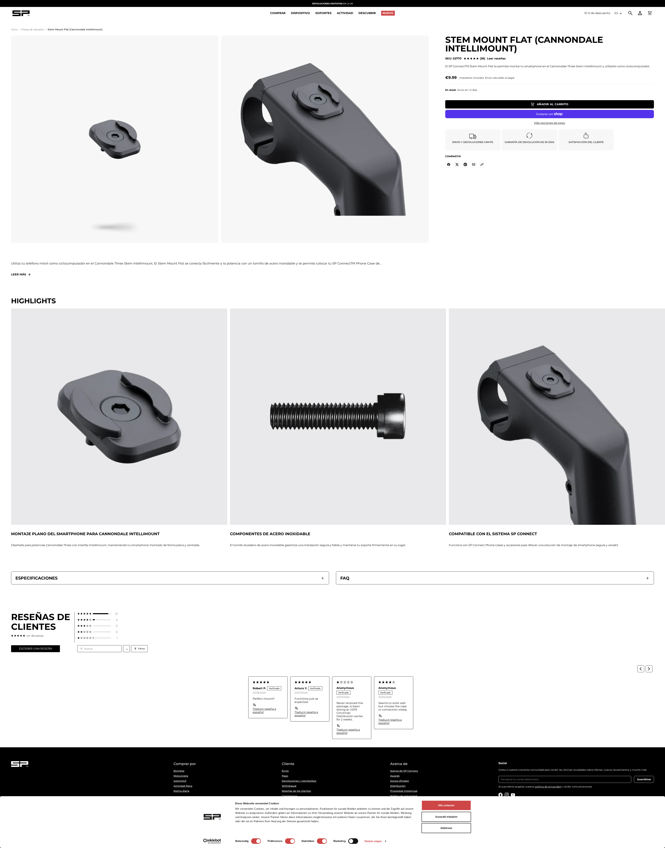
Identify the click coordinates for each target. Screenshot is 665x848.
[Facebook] (500, 795)
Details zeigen (373, 841)
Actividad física (183, 786)
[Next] (649, 668)
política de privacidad (548, 786)
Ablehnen (446, 828)
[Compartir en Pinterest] (465, 164)
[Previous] (640, 668)
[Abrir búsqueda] (630, 13)
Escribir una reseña (35, 648)
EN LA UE (332, 3)
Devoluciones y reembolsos (299, 780)
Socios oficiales (399, 780)
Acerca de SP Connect (404, 770)
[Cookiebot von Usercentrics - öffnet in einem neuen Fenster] (212, 841)
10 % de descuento (597, 13)
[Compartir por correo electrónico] (473, 164)
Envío (285, 770)
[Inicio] (21, 13)
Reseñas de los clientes (296, 791)
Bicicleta (179, 770)
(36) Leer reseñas (493, 58)
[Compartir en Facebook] (448, 164)
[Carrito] (650, 13)
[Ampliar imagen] (114, 139)
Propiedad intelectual (403, 791)
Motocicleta (181, 775)
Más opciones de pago (549, 123)
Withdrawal (289, 786)
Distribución (398, 786)
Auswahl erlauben (446, 816)
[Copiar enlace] (481, 164)
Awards (395, 775)
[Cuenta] (640, 13)
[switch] (290, 841)
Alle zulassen (446, 805)
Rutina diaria (181, 791)
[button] (97, 613)
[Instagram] (507, 795)
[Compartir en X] (457, 164)
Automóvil (180, 780)
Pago (285, 775)
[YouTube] (513, 795)
